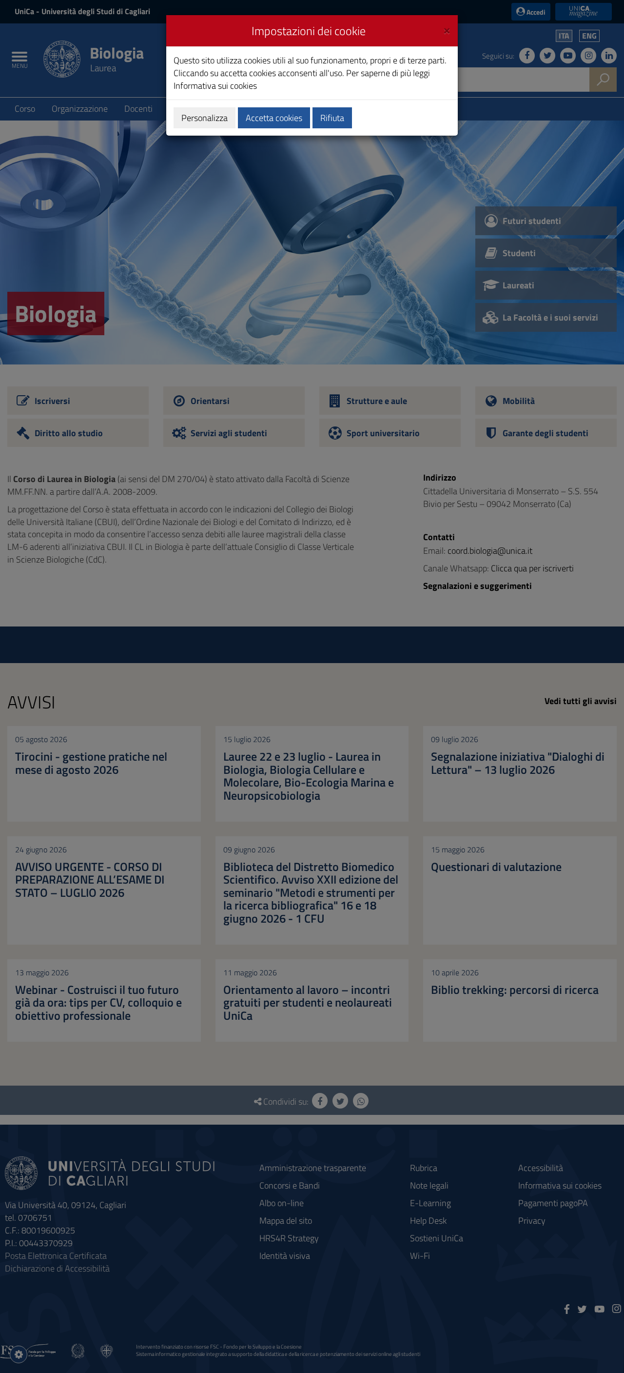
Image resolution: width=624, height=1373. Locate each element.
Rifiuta (332, 117)
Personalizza (204, 117)
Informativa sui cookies (215, 85)
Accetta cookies (274, 117)
